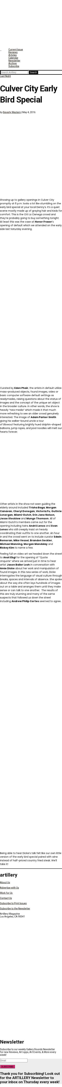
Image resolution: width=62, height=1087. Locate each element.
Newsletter (14, 60)
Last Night (5, 76)
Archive (12, 63)
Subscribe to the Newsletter (15, 908)
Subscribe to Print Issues (13, 903)
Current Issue (15, 49)
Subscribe (13, 66)
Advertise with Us (9, 887)
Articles (12, 55)
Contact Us (6, 898)
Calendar (13, 57)
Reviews (13, 52)
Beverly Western (12, 112)
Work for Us (6, 893)
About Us (5, 882)
